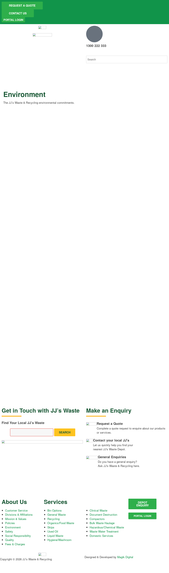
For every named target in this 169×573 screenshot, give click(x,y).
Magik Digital (124, 557)
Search (64, 432)
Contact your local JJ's (111, 440)
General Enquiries (112, 457)
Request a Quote (110, 423)
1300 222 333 (96, 45)
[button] (126, 53)
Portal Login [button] (13, 20)
